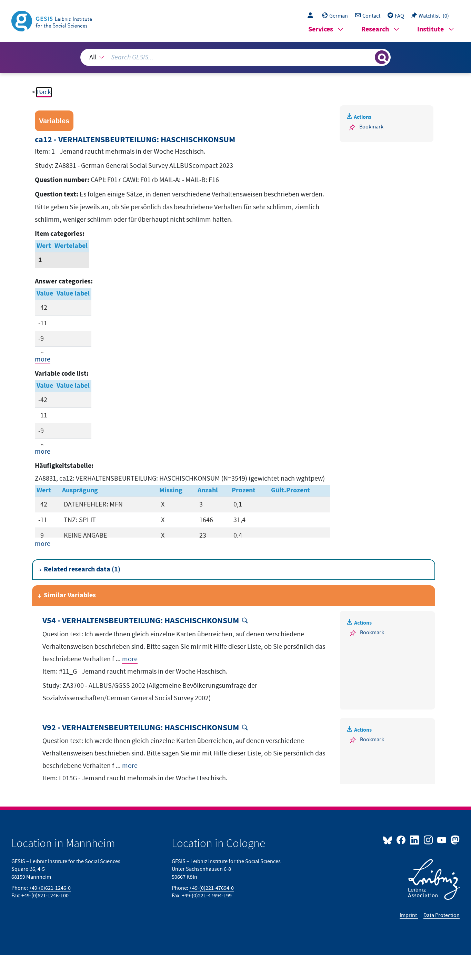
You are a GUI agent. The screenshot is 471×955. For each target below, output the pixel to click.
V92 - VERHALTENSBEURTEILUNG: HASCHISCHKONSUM (140, 728)
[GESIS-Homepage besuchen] (52, 20)
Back (44, 92)
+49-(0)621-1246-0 (50, 888)
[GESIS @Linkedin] (415, 840)
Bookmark (371, 126)
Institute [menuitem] (430, 29)
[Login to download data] (312, 15)
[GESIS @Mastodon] (454, 840)
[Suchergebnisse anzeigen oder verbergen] (382, 57)
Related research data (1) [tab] (82, 569)
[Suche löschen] (369, 57)
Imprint (409, 915)
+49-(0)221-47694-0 (211, 888)
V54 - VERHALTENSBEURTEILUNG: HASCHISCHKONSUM (140, 621)
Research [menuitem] (375, 29)
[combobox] (236, 57)
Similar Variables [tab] (70, 595)
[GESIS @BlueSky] (389, 840)
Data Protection (441, 915)
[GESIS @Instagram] (428, 840)
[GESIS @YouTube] (442, 840)
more (42, 359)
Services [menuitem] (320, 29)
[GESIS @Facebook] (401, 840)
